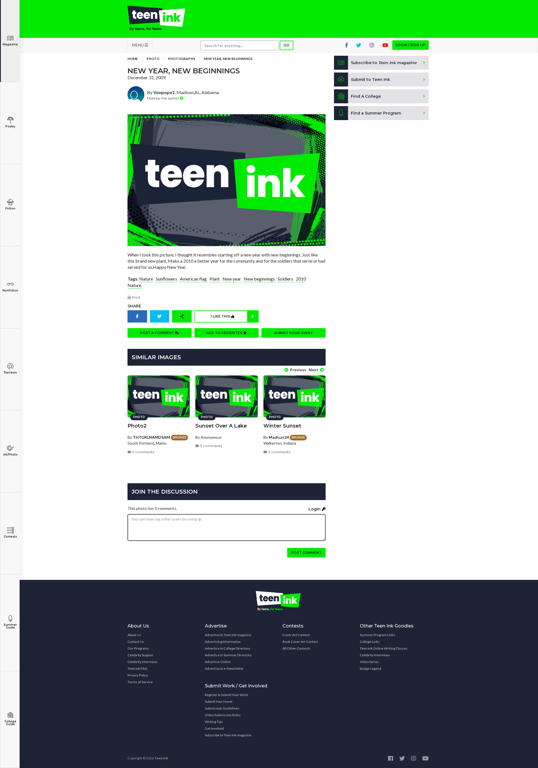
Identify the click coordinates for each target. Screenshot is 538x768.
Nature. (134, 285)
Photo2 (137, 426)
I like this (232, 316)
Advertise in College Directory (227, 648)
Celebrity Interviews (142, 662)
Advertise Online (218, 662)
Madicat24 (279, 437)
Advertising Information (223, 641)
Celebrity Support (140, 655)
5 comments (142, 452)
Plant (215, 278)
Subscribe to (384, 62)
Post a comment (157, 333)
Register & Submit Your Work (226, 695)
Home (132, 59)
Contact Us (135, 641)
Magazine (10, 44)
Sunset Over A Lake (221, 426)
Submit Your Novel (218, 701)
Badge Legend (370, 668)
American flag (193, 278)
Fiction (10, 208)
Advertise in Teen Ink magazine (228, 635)
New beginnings (259, 278)
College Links (370, 641)
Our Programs (138, 648)
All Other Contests (296, 648)
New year (231, 278)
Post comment (306, 552)
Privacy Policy (137, 675)
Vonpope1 (164, 92)
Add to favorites (224, 333)
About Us (134, 635)
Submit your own (292, 333)
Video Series (369, 662)
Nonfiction (10, 290)
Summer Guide (10, 626)
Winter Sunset (282, 426)
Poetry (10, 126)
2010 (301, 278)
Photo (153, 59)
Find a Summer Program (376, 113)
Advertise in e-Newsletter (224, 668)
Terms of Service (140, 682)
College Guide (10, 723)
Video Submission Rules (223, 715)
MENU (138, 45)
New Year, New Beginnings (228, 59)
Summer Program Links (377, 635)
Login (315, 509)
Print (135, 297)
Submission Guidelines (222, 708)
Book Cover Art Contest (300, 641)
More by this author (163, 98)
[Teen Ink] (161, 18)
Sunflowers (166, 278)
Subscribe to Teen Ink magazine (228, 735)
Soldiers (285, 278)
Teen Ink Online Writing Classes (383, 648)
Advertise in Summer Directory (228, 655)
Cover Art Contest (296, 635)
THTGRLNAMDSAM (151, 437)
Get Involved (214, 728)
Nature (146, 278)
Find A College (366, 96)
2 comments (279, 452)
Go (286, 45)
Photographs (181, 59)
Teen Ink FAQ (137, 668)
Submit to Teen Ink (370, 79)
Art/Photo (10, 454)
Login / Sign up (410, 45)
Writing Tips (214, 722)
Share (134, 306)
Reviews (10, 372)
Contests (10, 536)
